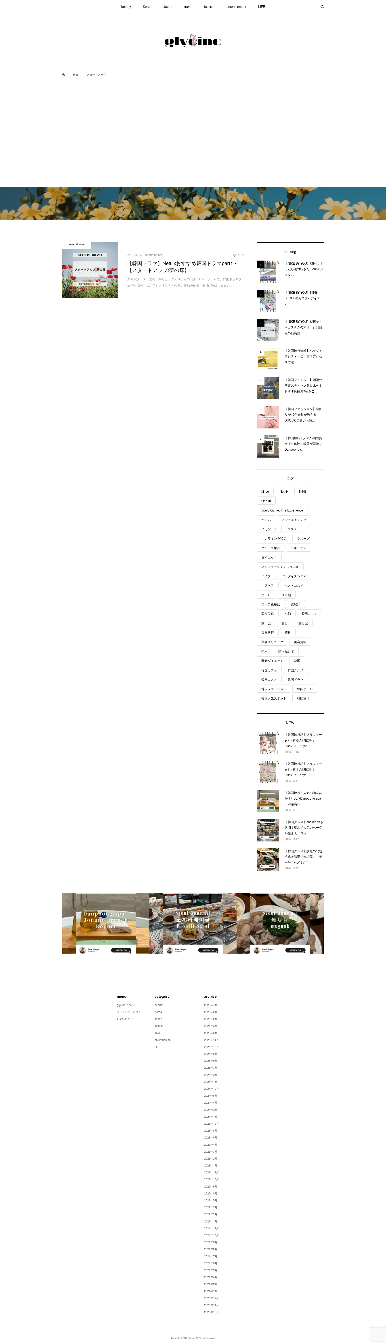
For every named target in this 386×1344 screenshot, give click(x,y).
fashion (209, 6)
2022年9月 (210, 1186)
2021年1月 (210, 1291)
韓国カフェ (269, 670)
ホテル (266, 595)
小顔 (288, 613)
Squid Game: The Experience (282, 510)
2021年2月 (210, 1284)
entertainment (236, 6)
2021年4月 (210, 1277)
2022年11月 (211, 1172)
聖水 (264, 651)
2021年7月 (210, 1256)
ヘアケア (267, 585)
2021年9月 (210, 1242)
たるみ (266, 519)
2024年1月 (210, 1116)
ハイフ (266, 576)
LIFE (261, 6)
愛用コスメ (309, 613)
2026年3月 (210, 1025)
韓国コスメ (269, 679)
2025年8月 (210, 1060)
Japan (168, 6)
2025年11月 (211, 1040)
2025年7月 (210, 1067)
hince (265, 491)
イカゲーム (269, 529)
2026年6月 (210, 1012)
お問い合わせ (125, 1019)
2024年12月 (211, 1088)
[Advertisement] (193, 133)
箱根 (288, 632)
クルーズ (303, 538)
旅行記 (303, 623)
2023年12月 (211, 1123)
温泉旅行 (267, 632)
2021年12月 (211, 1228)
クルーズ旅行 (270, 548)
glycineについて (126, 1005)
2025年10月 (211, 1047)
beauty (126, 6)
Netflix (284, 491)
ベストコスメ (294, 585)
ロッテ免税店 (270, 604)
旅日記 (266, 623)
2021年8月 (210, 1249)
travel (188, 6)
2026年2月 (210, 1033)
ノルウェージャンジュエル (280, 566)
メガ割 (286, 595)
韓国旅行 (303, 698)
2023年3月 (210, 1151)
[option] (105, 923)
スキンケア (298, 548)
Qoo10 (266, 501)
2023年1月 (210, 1165)
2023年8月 (210, 1130)
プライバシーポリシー (130, 1012)
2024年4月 (210, 1102)
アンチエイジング (293, 519)
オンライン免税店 (273, 538)
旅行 (284, 623)
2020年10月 (211, 1312)
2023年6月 (210, 1137)
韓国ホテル (305, 689)
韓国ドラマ (295, 679)
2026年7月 (210, 1005)
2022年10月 (211, 1179)
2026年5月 (210, 1019)
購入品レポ (286, 651)
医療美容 (267, 613)
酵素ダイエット (272, 660)
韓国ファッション (273, 689)
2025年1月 (210, 1081)
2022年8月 (210, 1193)
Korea (147, 6)
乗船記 (295, 604)
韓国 (297, 660)
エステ (292, 529)
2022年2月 (210, 1214)
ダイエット (269, 557)
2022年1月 (210, 1221)
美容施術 (300, 642)
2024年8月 (210, 1095)
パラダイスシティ (293, 576)
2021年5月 (210, 1270)
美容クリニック (272, 642)
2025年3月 (210, 1074)
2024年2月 (210, 1109)
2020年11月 (211, 1305)
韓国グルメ (295, 670)
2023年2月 (210, 1158)
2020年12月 (211, 1298)
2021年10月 (211, 1235)
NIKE (302, 491)
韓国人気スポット (273, 698)
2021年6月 (210, 1263)
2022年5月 (210, 1200)
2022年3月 (210, 1207)
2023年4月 (210, 1144)
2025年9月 (210, 1053)
